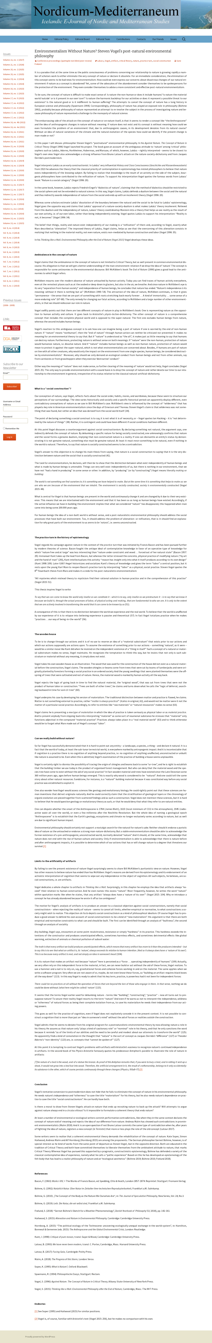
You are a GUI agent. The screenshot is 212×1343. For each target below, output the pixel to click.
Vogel (107, 60)
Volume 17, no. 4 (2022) (13, 103)
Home (45, 39)
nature (136, 60)
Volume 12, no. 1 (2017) (13, 194)
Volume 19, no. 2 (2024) (13, 79)
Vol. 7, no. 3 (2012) (11, 261)
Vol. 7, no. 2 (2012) (11, 266)
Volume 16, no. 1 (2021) (13, 141)
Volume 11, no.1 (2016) (13, 208)
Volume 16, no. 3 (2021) (13, 132)
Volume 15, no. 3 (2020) (13, 146)
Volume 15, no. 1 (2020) (13, 156)
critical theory (125, 60)
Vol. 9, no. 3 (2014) (11, 232)
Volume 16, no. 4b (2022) (14, 122)
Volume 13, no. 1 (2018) (13, 175)
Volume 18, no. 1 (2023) (13, 93)
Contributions (123, 39)
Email (6, 373)
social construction (162, 60)
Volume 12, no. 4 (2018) (13, 180)
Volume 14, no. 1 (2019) (13, 165)
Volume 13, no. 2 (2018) (13, 170)
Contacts (141, 39)
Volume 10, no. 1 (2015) (13, 223)
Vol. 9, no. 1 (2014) (11, 242)
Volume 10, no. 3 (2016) (13, 213)
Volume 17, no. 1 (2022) (13, 117)
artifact (114, 60)
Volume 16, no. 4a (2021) (14, 127)
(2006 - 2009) (9, 305)
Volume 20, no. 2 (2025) (13, 69)
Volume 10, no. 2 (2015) (13, 218)
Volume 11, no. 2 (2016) (13, 204)
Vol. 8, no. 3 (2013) (11, 247)
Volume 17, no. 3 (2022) (13, 108)
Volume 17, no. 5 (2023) (13, 98)
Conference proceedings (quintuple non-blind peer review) (64, 60)
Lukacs (100, 60)
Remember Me (12, 428)
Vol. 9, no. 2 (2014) (11, 237)
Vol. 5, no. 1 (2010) (11, 285)
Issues (173, 39)
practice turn (146, 60)
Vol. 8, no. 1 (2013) (11, 256)
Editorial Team (103, 39)
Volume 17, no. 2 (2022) (13, 112)
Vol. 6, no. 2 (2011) (11, 276)
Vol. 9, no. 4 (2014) (11, 228)
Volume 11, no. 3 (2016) (13, 199)
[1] (44, 846)
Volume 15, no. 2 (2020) (13, 151)
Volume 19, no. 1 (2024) (13, 83)
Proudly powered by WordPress (40, 1336)
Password (7, 416)
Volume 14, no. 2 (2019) (13, 160)
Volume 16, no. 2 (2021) (13, 136)
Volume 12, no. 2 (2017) (13, 189)
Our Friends (158, 39)
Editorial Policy (61, 39)
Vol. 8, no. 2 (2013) (11, 252)
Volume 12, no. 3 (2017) (13, 184)
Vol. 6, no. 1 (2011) (11, 281)
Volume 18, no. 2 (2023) (13, 88)
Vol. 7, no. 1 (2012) (11, 271)
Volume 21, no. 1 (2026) (13, 64)
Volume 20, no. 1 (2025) (13, 74)
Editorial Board (82, 39)
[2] (141, 1069)
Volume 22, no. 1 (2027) (13, 59)
